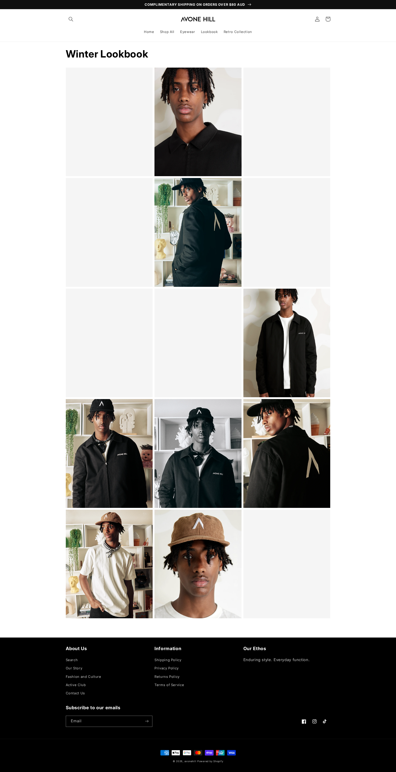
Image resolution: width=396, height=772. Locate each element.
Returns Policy (167, 677)
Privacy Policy (166, 668)
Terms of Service (169, 685)
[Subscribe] (146, 721)
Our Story (74, 668)
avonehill (190, 761)
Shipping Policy (167, 660)
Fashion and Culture (83, 677)
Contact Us (75, 693)
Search (72, 660)
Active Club (76, 685)
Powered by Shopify (210, 761)
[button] (71, 19)
